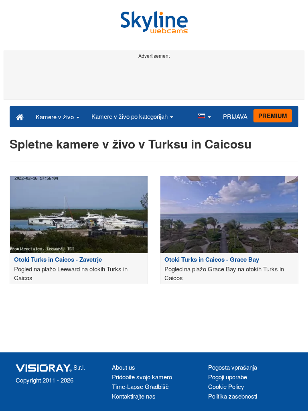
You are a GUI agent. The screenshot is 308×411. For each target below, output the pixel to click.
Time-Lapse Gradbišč (140, 386)
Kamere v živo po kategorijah (130, 116)
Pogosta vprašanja (232, 367)
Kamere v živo (55, 116)
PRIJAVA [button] (235, 116)
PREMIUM (272, 115)
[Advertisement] (154, 79)
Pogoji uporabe (227, 376)
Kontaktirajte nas (134, 396)
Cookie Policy (226, 386)
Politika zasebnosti (232, 396)
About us (123, 367)
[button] (204, 116)
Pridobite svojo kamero (142, 376)
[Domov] (20, 116)
